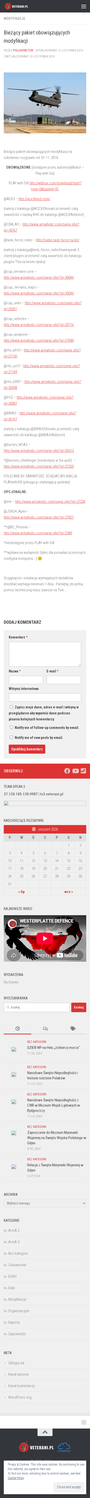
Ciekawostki (17, 1265)
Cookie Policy (16, 1478)
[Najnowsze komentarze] (45, 1029)
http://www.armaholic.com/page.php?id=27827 (39, 517)
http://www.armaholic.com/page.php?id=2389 (38, 533)
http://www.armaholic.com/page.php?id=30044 (39, 277)
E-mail (52, 671)
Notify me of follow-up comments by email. (47, 728)
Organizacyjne (19, 1311)
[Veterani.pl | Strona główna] (20, 6)
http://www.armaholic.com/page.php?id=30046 (39, 293)
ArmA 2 (13, 1230)
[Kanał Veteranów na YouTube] (75, 771)
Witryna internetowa (24, 689)
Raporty (14, 1322)
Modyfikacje (14, 18)
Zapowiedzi (17, 1334)
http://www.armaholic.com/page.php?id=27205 (39, 466)
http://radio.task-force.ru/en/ (57, 240)
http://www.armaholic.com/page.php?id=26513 (39, 450)
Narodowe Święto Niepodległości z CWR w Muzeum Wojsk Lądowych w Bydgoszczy (53, 1105)
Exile (11, 1288)
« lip (21, 892)
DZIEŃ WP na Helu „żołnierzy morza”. (53, 1047)
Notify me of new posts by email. (39, 738)
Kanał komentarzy (21, 1386)
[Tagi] (72, 1029)
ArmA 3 (13, 1242)
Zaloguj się (16, 1363)
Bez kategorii (36, 1042)
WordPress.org (20, 1397)
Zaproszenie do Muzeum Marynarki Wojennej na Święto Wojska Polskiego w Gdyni (56, 1137)
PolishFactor (23, 50)
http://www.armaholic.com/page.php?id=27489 (39, 340)
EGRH (12, 1276)
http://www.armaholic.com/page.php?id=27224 (50, 501)
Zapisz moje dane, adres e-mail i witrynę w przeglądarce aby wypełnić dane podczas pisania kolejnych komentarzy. (43, 713)
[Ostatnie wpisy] (17, 1029)
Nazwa (14, 671)
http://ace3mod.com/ (34, 199)
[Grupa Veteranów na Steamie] (83, 771)
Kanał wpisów (18, 1374)
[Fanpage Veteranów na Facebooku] (67, 771)
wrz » (68, 892)
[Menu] (84, 6)
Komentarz (18, 637)
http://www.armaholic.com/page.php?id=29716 (39, 324)
